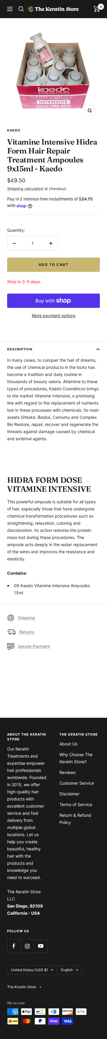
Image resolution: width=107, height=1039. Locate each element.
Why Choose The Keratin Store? (75, 758)
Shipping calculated (25, 188)
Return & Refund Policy (75, 819)
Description (19, 349)
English (67, 970)
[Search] (21, 9)
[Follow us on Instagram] (27, 946)
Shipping (26, 617)
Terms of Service (75, 804)
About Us (68, 743)
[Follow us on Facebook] (14, 946)
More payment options (53, 315)
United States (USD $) (29, 970)
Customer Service (76, 783)
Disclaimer (69, 793)
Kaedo (14, 130)
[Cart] (97, 9)
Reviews (67, 772)
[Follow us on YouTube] (40, 946)
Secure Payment (34, 646)
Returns (26, 631)
